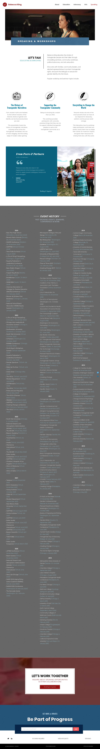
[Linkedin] (98, 376)
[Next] (51, 178)
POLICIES (16, 746)
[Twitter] (8, 739)
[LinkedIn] (12, 739)
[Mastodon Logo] (98, 373)
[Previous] (12, 178)
